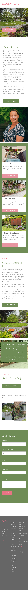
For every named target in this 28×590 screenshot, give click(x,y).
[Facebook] (20, 552)
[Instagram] (23, 552)
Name (4, 441)
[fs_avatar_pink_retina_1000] (11, 3)
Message (4, 479)
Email (4, 460)
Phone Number (7, 450)
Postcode (5, 469)
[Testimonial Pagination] (11, 364)
